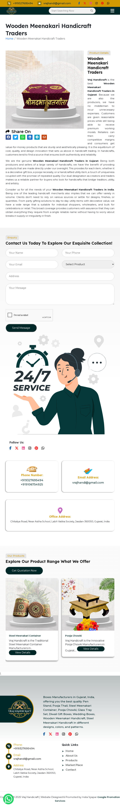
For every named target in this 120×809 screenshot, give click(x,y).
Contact (71, 769)
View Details (20, 652)
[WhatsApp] (108, 3)
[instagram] (96, 3)
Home (9, 38)
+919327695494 (23, 3)
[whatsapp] (8, 799)
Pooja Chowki (71, 635)
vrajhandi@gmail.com (57, 3)
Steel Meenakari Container (23, 635)
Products (72, 760)
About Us (72, 755)
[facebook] (79, 3)
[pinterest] (102, 3)
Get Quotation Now (24, 570)
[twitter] (84, 3)
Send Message (21, 327)
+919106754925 (32, 484)
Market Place (74, 765)
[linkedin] (91, 3)
